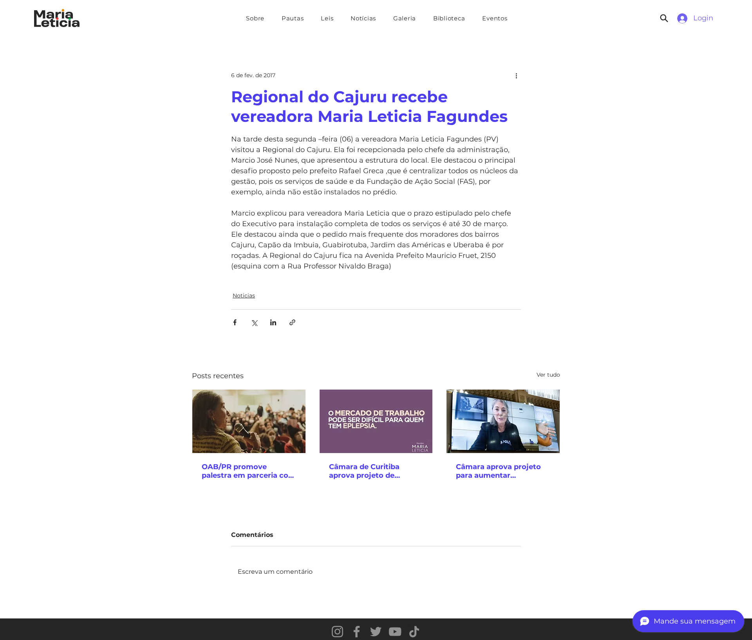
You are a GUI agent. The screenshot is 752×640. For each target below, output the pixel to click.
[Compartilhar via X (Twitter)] (254, 322)
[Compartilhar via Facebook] (235, 322)
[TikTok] (414, 631)
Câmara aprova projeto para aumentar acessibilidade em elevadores (498, 471)
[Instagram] (337, 631)
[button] (293, 18)
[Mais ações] (516, 75)
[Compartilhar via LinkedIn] (273, 322)
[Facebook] (356, 631)
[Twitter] (375, 631)
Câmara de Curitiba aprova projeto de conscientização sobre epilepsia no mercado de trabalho (373, 471)
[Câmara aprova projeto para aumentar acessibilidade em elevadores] (503, 421)
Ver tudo (548, 374)
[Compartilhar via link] (292, 322)
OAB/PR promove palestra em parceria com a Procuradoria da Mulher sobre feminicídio (249, 471)
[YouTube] (395, 631)
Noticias (244, 295)
